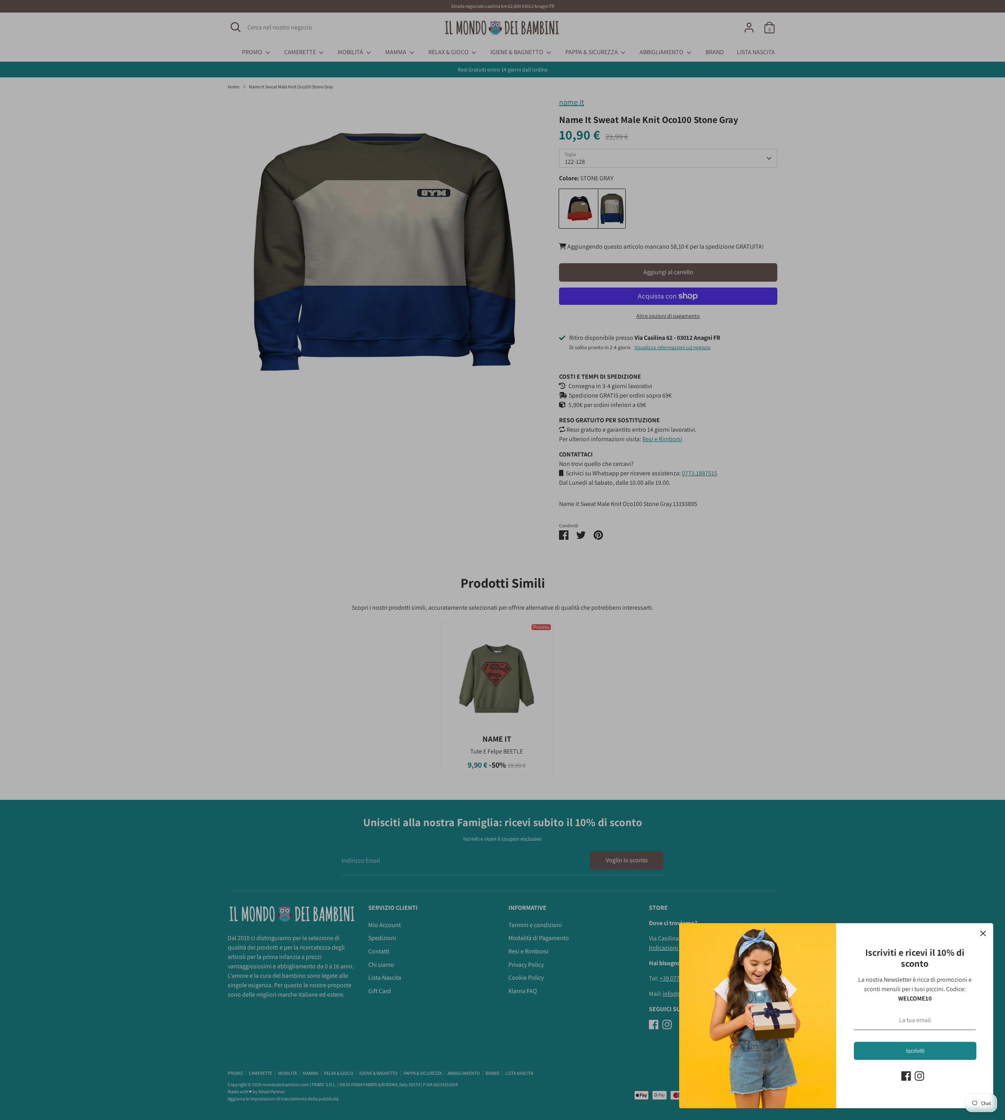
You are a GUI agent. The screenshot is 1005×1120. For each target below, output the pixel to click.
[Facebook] (906, 1076)
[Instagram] (919, 1076)
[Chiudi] (983, 933)
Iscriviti (915, 1051)
